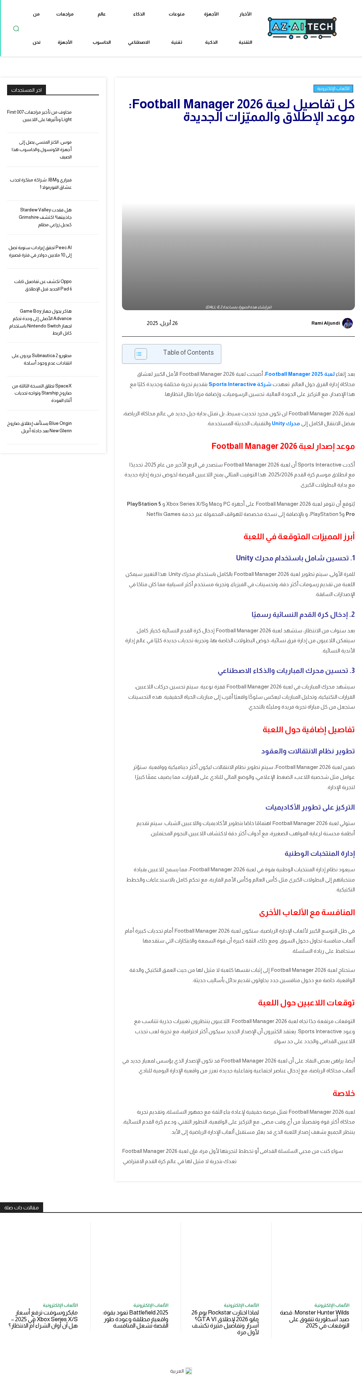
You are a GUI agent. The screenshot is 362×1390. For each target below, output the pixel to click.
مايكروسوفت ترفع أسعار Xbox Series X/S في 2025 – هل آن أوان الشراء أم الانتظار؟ (43, 1319)
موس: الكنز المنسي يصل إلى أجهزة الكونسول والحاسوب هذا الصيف (42, 149)
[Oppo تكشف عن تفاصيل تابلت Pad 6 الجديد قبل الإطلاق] (87, 285)
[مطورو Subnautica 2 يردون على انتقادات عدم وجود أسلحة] (87, 359)
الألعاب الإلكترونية (333, 88)
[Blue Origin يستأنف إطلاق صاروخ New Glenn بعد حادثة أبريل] (87, 427)
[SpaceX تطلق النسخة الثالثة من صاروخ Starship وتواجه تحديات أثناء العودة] (87, 393)
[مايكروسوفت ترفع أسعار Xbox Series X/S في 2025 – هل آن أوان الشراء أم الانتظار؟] (45, 1260)
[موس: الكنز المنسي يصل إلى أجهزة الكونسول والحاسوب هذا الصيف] (87, 149)
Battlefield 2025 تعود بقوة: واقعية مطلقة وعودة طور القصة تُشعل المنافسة (135, 1319)
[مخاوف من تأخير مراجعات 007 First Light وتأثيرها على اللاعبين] (87, 115)
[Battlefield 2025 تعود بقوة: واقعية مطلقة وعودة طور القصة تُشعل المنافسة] (136, 1260)
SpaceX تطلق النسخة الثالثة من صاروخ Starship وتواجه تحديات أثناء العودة (42, 393)
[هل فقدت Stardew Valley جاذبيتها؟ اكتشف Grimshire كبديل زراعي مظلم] (87, 217)
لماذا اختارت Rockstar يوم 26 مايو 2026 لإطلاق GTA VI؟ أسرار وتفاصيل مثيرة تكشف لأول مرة (225, 1322)
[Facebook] (285, 323)
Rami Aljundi (325, 323)
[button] (16, 28)
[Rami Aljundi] (348, 323)
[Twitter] (268, 323)
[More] (219, 323)
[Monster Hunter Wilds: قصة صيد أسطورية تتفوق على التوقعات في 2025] (317, 1260)
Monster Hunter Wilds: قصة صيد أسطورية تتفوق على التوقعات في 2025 (314, 1319)
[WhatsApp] (236, 323)
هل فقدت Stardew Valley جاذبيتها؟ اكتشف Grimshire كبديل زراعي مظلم (45, 217)
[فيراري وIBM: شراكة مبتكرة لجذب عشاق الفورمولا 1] (87, 183)
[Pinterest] (252, 323)
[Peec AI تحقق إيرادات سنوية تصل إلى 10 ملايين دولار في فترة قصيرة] (87, 251)
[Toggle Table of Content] (137, 354)
